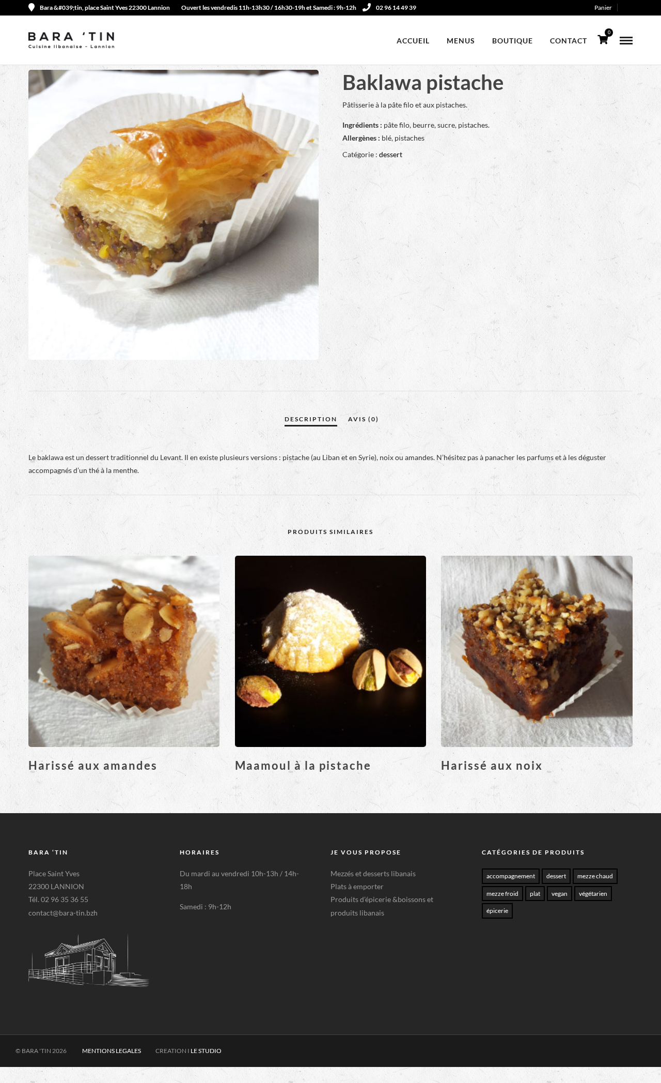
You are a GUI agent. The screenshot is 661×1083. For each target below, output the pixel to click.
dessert (390, 154)
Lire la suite (124, 783)
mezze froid (502, 893)
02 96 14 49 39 (396, 7)
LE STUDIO (206, 1051)
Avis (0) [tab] (363, 419)
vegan (560, 893)
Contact (568, 40)
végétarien (593, 893)
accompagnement (510, 876)
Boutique (512, 40)
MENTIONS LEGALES (111, 1051)
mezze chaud (595, 876)
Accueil (413, 40)
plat (535, 893)
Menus (461, 40)
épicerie (497, 910)
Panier (603, 7)
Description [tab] (311, 419)
